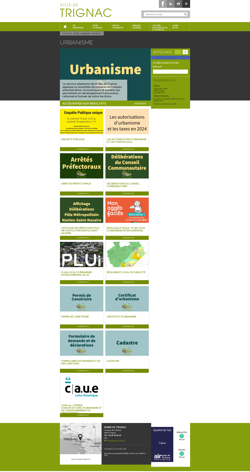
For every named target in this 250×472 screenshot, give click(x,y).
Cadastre (113, 361)
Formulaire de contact (116, 441)
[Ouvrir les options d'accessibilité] (186, 4)
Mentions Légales (175, 470)
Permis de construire (75, 316)
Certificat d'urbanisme (121, 316)
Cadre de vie (85, 33)
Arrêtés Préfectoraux (76, 183)
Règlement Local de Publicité (126, 272)
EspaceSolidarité (118, 26)
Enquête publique (73, 139)
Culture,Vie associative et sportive (159, 27)
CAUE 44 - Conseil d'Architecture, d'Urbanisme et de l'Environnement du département (81, 409)
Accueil (76, 33)
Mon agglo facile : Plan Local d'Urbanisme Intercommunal (126, 229)
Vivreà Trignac (97, 26)
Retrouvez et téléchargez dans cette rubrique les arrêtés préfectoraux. (79, 189)
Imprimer (152, 470)
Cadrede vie (175, 26)
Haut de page (162, 470)
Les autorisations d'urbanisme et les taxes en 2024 (126, 140)
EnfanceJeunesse (136, 26)
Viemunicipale (78, 26)
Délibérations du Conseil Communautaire (123, 185)
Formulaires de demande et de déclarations (80, 362)
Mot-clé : (157, 67)
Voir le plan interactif (80, 459)
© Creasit (186, 470)
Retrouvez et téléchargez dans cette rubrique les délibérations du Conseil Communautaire (125, 191)
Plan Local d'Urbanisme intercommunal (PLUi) (76, 273)
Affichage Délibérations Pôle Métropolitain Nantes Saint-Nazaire (80, 231)
